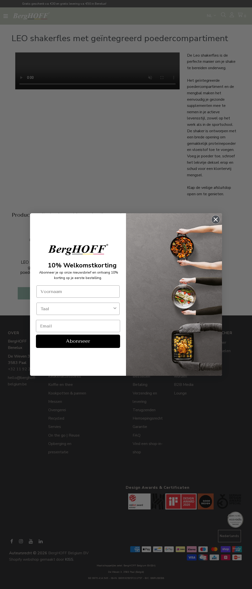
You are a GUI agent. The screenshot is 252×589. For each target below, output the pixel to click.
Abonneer (78, 341)
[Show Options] (114, 309)
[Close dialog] (215, 219)
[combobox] (76, 309)
